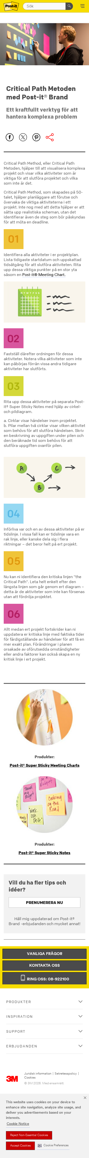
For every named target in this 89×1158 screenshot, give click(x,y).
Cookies (30, 1077)
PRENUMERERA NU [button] (44, 902)
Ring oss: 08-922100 (47, 979)
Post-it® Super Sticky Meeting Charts (45, 765)
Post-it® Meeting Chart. (44, 275)
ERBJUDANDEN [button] (21, 1046)
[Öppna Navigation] (82, 6)
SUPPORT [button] (15, 1031)
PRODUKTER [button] (18, 1002)
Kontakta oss (44, 966)
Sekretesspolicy (66, 1073)
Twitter (23, 137)
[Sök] (69, 6)
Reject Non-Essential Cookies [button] (29, 1135)
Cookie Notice (18, 1124)
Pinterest (36, 137)
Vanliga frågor (44, 954)
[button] (53, 1146)
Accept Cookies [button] (20, 1145)
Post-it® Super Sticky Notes (44, 852)
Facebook (10, 137)
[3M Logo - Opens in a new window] (11, 6)
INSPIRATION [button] (19, 1016)
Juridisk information (37, 1073)
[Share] (49, 137)
